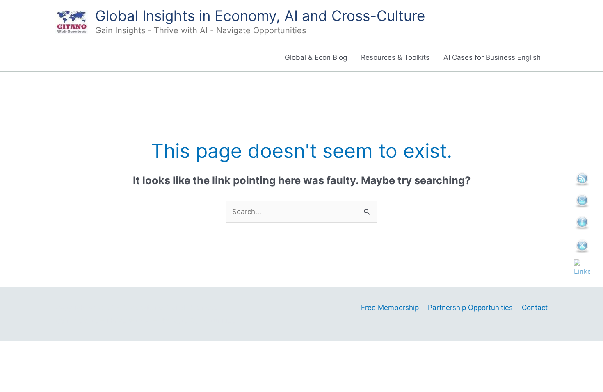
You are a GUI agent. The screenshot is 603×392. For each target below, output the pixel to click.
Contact (535, 307)
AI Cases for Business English (492, 57)
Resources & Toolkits (395, 57)
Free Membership (390, 307)
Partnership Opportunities (470, 307)
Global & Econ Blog (316, 57)
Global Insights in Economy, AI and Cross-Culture (260, 15)
